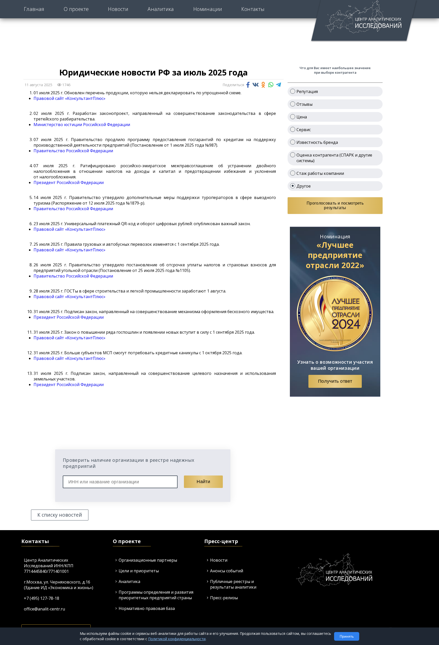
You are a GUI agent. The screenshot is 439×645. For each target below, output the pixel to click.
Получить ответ (335, 381)
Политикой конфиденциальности (177, 638)
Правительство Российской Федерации (73, 150)
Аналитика (161, 9)
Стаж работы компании (320, 173)
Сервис (303, 129)
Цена (301, 117)
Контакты (252, 9)
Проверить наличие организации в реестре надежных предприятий (128, 463)
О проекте (76, 9)
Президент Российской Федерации (69, 182)
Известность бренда (317, 142)
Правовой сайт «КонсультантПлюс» (69, 98)
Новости (118, 9)
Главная (34, 9)
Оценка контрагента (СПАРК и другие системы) (334, 157)
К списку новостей (59, 514)
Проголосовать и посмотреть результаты (335, 205)
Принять (347, 636)
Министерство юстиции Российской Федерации (82, 124)
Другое (303, 186)
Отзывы (304, 104)
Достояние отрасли (231, 16)
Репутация (307, 91)
